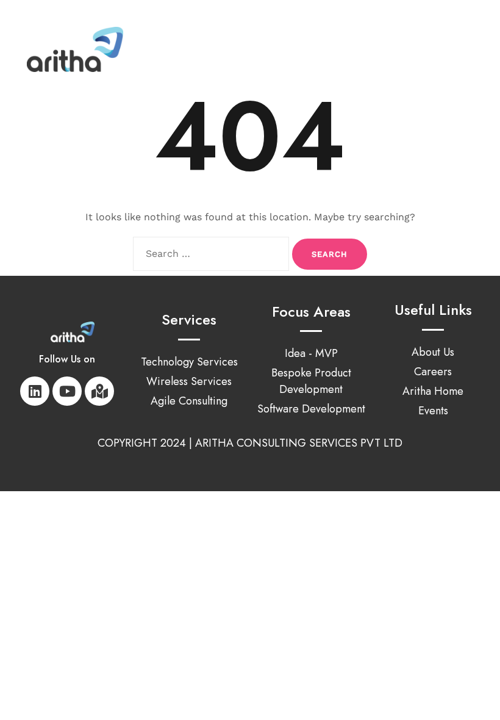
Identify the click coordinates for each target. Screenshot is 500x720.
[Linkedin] (34, 391)
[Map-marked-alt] (99, 391)
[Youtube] (67, 391)
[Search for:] (211, 254)
